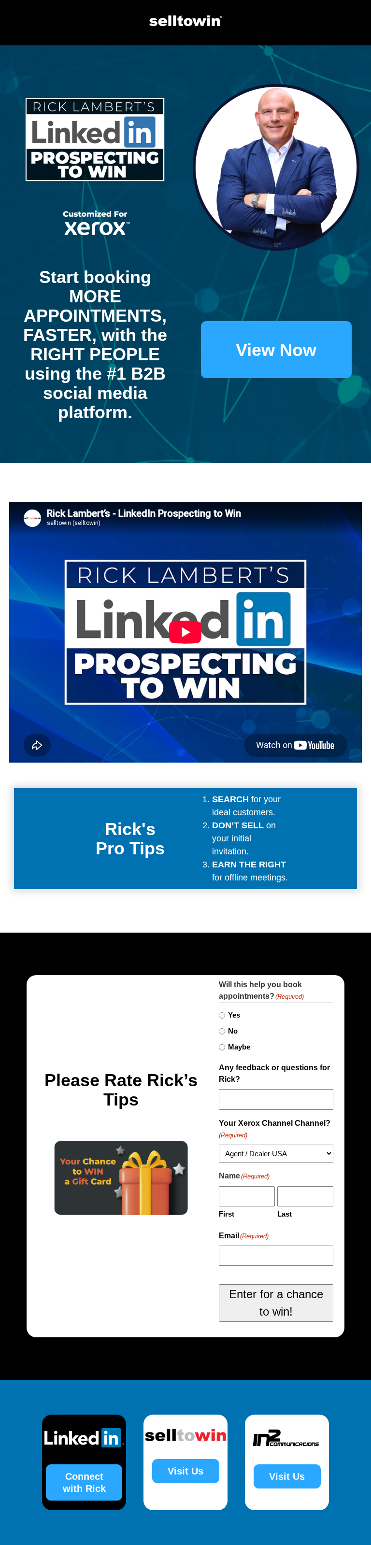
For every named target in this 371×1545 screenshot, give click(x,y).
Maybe (239, 1047)
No (233, 1031)
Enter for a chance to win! (276, 1303)
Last (284, 1214)
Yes (234, 1015)
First (226, 1214)
